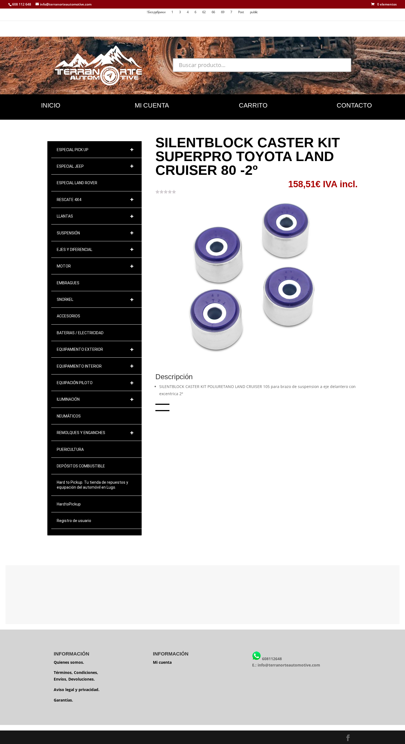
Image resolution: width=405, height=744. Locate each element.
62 (204, 12)
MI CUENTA (152, 105)
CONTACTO (354, 105)
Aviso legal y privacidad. (76, 689)
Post (241, 12)
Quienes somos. (69, 662)
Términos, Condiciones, (76, 672)
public (254, 12)
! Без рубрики (156, 12)
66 (213, 12)
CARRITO (253, 105)
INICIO (50, 105)
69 (222, 12)
